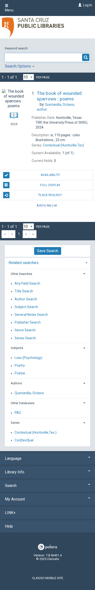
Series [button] (15, 422)
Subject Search (26, 307)
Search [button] (11, 485)
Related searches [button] (23, 262)
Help (9, 526)
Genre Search (25, 330)
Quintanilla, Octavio (29, 393)
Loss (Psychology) (28, 358)
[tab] (47, 262)
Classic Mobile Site (47, 578)
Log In (87, 5)
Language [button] (13, 458)
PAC (18, 413)
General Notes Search (31, 315)
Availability (50, 175)
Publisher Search (28, 323)
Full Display (50, 185)
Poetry (20, 366)
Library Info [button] (14, 472)
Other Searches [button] (21, 274)
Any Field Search (27, 284)
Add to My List (47, 205)
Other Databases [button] (22, 403)
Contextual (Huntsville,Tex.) (36, 432)
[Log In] (79, 5)
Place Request (50, 195)
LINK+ (10, 512)
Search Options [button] (18, 66)
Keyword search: (17, 48)
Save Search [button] (47, 251)
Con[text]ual (24, 440)
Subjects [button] (17, 348)
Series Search (25, 338)
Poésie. (20, 373)
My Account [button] (15, 499)
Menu (9, 10)
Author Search (26, 299)
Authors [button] (16, 383)
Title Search (24, 291)
